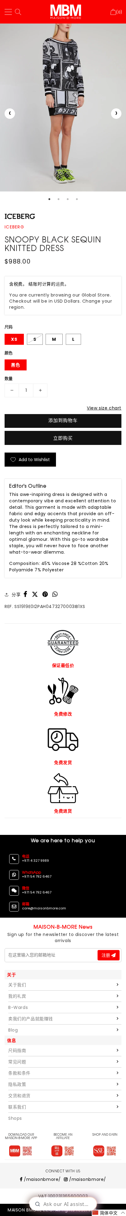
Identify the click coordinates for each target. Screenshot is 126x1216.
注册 (106, 955)
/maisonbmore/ (42, 1179)
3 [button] (68, 199)
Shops (15, 1118)
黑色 (15, 365)
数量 (9, 378)
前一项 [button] (10, 113)
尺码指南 (17, 1050)
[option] (63, 107)
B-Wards (18, 1007)
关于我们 (17, 985)
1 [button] (49, 199)
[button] (109, 1213)
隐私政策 (17, 1084)
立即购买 (63, 438)
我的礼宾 (17, 996)
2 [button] (58, 199)
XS (14, 339)
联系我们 (17, 1107)
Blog (13, 1030)
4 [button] (77, 199)
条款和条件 (19, 1073)
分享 (16, 595)
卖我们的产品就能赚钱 (30, 1019)
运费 (60, 284)
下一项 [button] (116, 113)
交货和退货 (19, 1096)
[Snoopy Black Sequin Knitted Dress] (63, 107)
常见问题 (17, 1062)
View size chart (104, 408)
